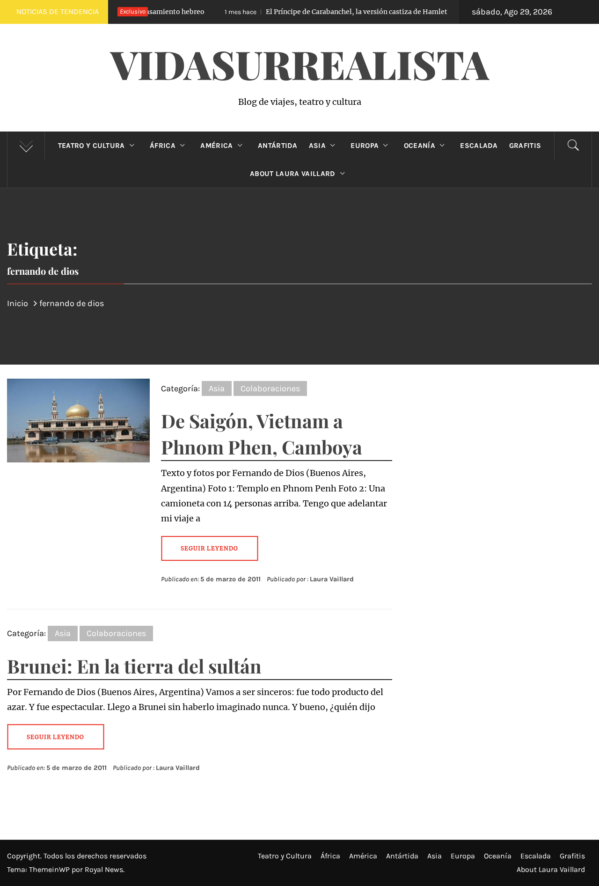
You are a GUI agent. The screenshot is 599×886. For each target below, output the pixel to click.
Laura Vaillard (332, 579)
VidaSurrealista (299, 63)
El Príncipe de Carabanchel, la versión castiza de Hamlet (316, 11)
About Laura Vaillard (292, 173)
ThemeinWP (50, 869)
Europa (365, 145)
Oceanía (419, 145)
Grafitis (525, 145)
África (162, 145)
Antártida (278, 145)
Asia (317, 145)
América (216, 145)
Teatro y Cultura (91, 145)
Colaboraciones (270, 388)
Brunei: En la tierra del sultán (134, 665)
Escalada (479, 145)
